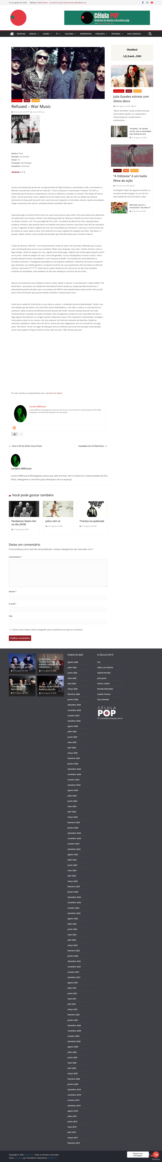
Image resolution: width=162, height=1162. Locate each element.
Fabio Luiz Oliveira (105, 667)
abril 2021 (72, 1004)
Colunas (69, 34)
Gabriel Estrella (103, 673)
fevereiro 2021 (74, 1014)
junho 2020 (72, 1057)
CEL (135, 106)
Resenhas (36, 100)
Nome (12, 591)
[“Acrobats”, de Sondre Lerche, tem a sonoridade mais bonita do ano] (119, 133)
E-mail (12, 603)
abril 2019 (72, 1132)
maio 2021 (72, 999)
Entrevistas (86, 34)
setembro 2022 (74, 913)
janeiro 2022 (73, 956)
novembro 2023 (74, 838)
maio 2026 (72, 678)
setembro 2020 (74, 1041)
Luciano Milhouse (38, 112)
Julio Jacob (101, 678)
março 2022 (73, 945)
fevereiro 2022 (74, 950)
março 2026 (73, 689)
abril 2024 (72, 811)
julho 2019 (72, 1116)
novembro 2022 (74, 902)
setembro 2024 (74, 785)
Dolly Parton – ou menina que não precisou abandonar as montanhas (50, 663)
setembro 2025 (74, 721)
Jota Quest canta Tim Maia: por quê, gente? (21, 665)
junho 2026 (72, 673)
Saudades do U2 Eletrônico (91, 446)
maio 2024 (72, 806)
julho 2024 (72, 796)
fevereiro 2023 (74, 886)
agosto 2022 (73, 918)
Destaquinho (16, 100)
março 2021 (73, 1009)
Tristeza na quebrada (91, 521)
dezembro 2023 (74, 833)
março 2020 (73, 1073)
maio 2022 (72, 934)
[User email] (14, 427)
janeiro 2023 (73, 892)
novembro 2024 (74, 774)
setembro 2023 (74, 849)
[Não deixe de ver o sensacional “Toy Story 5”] (119, 208)
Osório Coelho (103, 683)
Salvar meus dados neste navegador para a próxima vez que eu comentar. (47, 629)
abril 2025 (72, 747)
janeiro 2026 (73, 699)
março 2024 (73, 817)
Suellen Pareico (104, 694)
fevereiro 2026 (74, 694)
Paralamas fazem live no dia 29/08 (23, 522)
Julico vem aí (52, 521)
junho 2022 (72, 929)
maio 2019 (72, 1127)
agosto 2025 (73, 726)
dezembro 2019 (74, 1089)
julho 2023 (72, 860)
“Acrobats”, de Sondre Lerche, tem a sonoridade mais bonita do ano (140, 131)
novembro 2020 (74, 1031)
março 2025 (73, 753)
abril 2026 (72, 683)
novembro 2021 (74, 966)
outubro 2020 (73, 1036)
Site (10, 616)
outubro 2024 (73, 779)
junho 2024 (72, 801)
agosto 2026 (73, 662)
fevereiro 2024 (74, 822)
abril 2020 (72, 1068)
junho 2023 (72, 865)
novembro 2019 (74, 1095)
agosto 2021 (73, 982)
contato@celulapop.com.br (111, 718)
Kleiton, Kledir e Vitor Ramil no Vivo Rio (49, 688)
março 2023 (73, 881)
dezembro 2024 (74, 769)
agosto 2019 (73, 1111)
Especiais (21, 34)
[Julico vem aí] (58, 502)
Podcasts (100, 34)
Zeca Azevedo (103, 699)
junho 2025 (72, 737)
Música (32, 34)
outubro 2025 (73, 715)
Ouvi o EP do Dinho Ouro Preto (27, 446)
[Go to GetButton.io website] (156, 1159)
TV (57, 34)
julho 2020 (72, 1052)
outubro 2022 (73, 908)
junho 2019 (72, 1121)
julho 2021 (72, 988)
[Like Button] (14, 434)
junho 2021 (72, 993)
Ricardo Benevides (105, 689)
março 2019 (73, 1137)
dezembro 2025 (74, 705)
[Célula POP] (12, 34)
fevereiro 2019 (74, 1143)
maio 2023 (72, 870)
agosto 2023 (73, 854)
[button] (37, 34)
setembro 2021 (74, 977)
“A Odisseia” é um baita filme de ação (130, 178)
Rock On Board (55, 393)
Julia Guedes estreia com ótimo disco (131, 98)
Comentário (15, 557)
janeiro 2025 (73, 763)
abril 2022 (72, 940)
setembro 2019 (74, 1105)
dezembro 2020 (74, 1025)
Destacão (117, 170)
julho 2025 (72, 731)
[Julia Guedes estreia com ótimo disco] (132, 76)
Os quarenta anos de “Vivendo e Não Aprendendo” (21, 687)
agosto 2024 (73, 790)
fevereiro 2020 (74, 1079)
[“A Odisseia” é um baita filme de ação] (132, 155)
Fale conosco (134, 34)
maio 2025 (72, 742)
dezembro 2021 (74, 961)
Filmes (46, 34)
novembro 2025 (74, 710)
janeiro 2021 (73, 1020)
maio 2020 (72, 1063)
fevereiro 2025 (74, 758)
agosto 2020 (73, 1046)
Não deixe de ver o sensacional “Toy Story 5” (139, 206)
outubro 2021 (73, 972)
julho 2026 (72, 667)
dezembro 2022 (74, 897)
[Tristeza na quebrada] (92, 502)
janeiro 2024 (73, 828)
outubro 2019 (73, 1100)
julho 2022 (72, 924)
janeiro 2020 (73, 1084)
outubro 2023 (73, 844)
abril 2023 (72, 876)
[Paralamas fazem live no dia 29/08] (24, 502)
